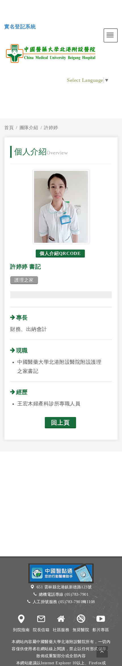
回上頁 (60, 422)
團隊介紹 (29, 127)
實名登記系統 (20, 26)
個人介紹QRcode (60, 253)
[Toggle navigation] (111, 35)
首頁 (9, 127)
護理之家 (24, 280)
